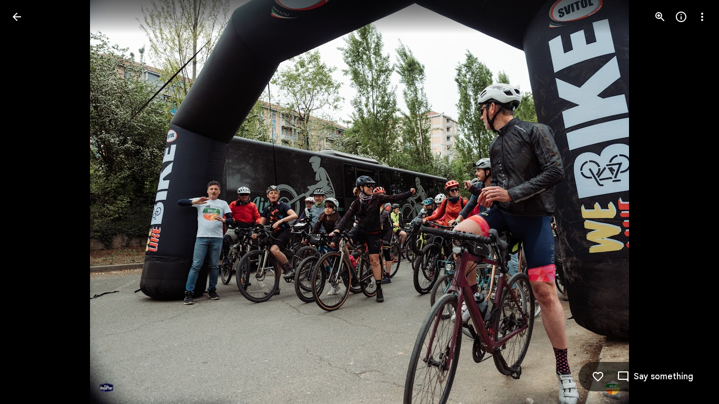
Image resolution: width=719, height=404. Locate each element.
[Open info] (681, 16)
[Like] (598, 376)
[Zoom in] (660, 16)
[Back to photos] (16, 16)
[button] (29, 202)
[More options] (702, 16)
